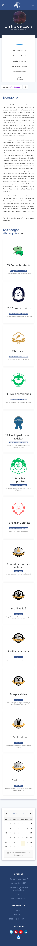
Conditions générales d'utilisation (18, 888)
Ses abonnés (19, 78)
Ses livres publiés (19, 61)
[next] (30, 813)
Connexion (18, 910)
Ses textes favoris (20, 56)
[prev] (7, 813)
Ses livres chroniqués (19, 66)
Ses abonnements (19, 72)
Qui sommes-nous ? (18, 879)
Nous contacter (18, 898)
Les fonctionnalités (18, 883)
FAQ (18, 894)
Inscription (18, 914)
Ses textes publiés (20, 50)
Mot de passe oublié (18, 919)
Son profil (19, 44)
